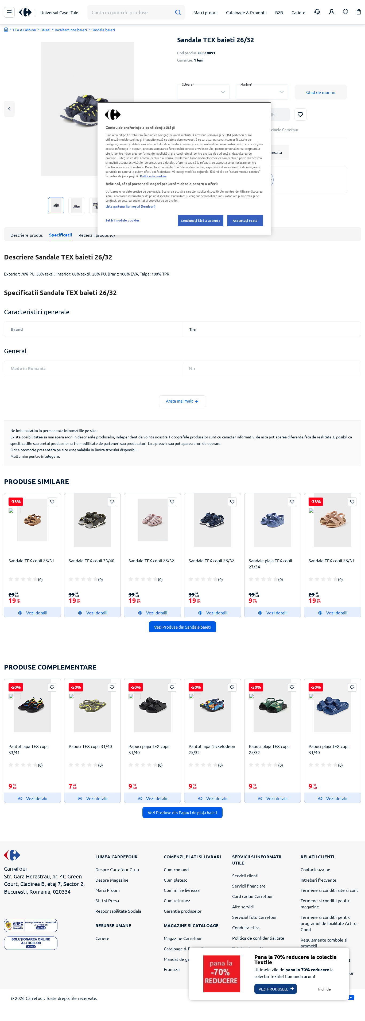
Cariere (102, 938)
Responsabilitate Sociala (118, 910)
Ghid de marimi (320, 92)
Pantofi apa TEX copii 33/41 (29, 749)
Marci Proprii (107, 890)
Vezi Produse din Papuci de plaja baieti (182, 812)
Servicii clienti (245, 875)
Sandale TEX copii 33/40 (91, 560)
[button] (359, 12)
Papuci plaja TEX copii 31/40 (149, 749)
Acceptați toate (245, 220)
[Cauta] (178, 12)
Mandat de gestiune (183, 959)
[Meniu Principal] (9, 12)
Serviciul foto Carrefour (254, 917)
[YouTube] (351, 999)
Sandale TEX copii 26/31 (31, 560)
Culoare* (188, 84)
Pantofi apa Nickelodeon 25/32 (212, 749)
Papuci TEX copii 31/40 (90, 746)
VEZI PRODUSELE (273, 988)
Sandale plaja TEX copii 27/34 (270, 563)
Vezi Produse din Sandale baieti (182, 626)
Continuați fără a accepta (200, 220)
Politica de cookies (153, 176)
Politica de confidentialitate (258, 937)
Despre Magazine (112, 879)
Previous (9, 108)
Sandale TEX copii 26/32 (151, 560)
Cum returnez (177, 900)
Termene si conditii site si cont (329, 890)
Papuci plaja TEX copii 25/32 (269, 749)
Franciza (172, 969)
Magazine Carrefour (183, 938)
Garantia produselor (182, 910)
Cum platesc (175, 879)
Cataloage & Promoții (184, 948)
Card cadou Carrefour (252, 896)
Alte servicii (243, 906)
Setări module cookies (122, 220)
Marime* (246, 84)
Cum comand (176, 869)
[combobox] (203, 92)
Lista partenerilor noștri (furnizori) (131, 206)
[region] (184, 168)
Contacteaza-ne (315, 869)
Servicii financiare (249, 885)
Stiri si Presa (107, 900)
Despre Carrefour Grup (117, 869)
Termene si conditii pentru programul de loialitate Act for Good (329, 923)
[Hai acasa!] (6, 29)
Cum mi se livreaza (182, 890)
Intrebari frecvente (318, 879)
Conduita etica (245, 927)
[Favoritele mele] (345, 12)
